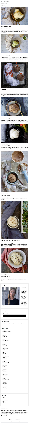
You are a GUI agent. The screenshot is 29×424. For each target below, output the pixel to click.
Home (3, 397)
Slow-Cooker (4, 382)
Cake (3, 339)
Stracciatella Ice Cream (5, 274)
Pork (3, 370)
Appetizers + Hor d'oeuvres (6, 331)
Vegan (3, 387)
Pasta (3, 366)
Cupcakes (4, 349)
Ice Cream (4, 357)
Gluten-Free (4, 354)
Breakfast (4, 336)
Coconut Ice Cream (4, 144)
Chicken (4, 341)
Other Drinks (4, 365)
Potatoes (4, 371)
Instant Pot (4, 358)
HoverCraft (19, 419)
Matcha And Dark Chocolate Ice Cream (7, 54)
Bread (3, 335)
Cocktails (4, 344)
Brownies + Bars (5, 337)
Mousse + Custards (5, 362)
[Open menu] (27, 1)
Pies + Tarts (4, 369)
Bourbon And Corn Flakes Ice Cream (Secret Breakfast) (10, 240)
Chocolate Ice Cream (4, 193)
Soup (3, 384)
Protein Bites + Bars (5, 373)
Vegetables (4, 388)
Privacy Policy (4, 402)
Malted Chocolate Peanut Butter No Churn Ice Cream (10, 117)
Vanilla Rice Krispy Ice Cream (6, 26)
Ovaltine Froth (3, 89)
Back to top (14, 422)
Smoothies (4, 383)
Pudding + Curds (5, 374)
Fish (3, 352)
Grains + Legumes (5, 356)
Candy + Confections (5, 340)
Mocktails (4, 361)
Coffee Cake (4, 345)
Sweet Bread (4, 386)
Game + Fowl (4, 353)
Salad (3, 378)
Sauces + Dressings (5, 379)
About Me (4, 398)
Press (3, 401)
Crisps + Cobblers (5, 348)
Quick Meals (4, 375)
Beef (3, 332)
